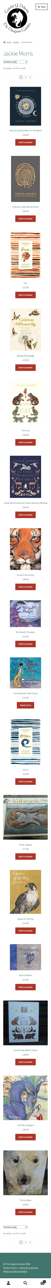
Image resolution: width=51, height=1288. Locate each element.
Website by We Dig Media (15, 1271)
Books (16, 42)
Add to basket (25, 142)
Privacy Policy (10, 1267)
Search (25, 1283)
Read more (25, 705)
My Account (8, 1283)
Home (9, 42)
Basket (39, 1281)
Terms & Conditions (28, 1267)
